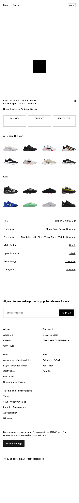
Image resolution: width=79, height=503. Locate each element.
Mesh (72, 253)
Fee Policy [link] (48, 366)
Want (72, 5)
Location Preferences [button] (14, 407)
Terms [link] (6, 396)
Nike (5, 109)
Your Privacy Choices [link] (14, 402)
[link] (10, 148)
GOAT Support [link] (50, 335)
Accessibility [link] (10, 413)
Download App (13, 443)
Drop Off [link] (47, 371)
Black (72, 245)
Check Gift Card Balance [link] (56, 340)
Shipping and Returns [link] (14, 382)
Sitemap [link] (7, 418)
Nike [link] (5, 177)
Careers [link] (7, 340)
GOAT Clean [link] (9, 371)
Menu (6, 5)
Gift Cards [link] (8, 377)
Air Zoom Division (29, 109)
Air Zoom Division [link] (13, 136)
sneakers (14, 109)
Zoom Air (70, 261)
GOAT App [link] (8, 346)
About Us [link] (8, 335)
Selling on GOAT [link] (51, 360)
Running (71, 269)
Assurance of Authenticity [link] (17, 360)
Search (16, 5)
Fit (74, 101)
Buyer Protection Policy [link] (15, 366)
